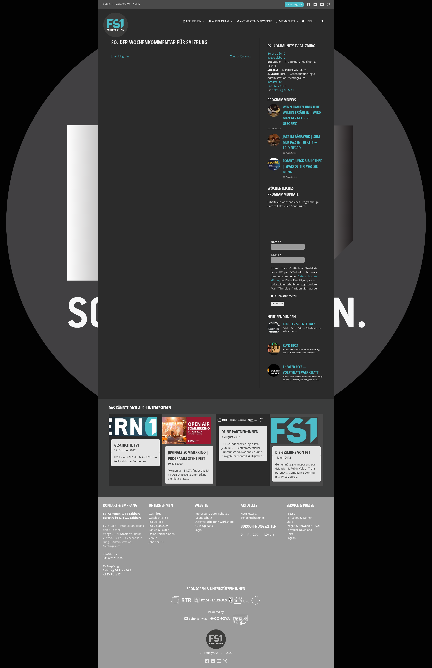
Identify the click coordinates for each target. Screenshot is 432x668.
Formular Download (299, 530)
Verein (153, 538)
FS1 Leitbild (156, 522)
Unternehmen (161, 505)
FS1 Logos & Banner (299, 518)
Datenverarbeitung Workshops (214, 522)
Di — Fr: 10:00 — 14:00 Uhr (257, 534)
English (136, 4)
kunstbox (290, 345)
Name (276, 242)
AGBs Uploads (204, 526)
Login (198, 530)
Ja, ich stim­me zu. (285, 296)
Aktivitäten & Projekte (256, 21)
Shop (290, 522)
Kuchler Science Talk (299, 323)
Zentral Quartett (240, 56)
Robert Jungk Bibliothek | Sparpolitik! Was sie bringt (302, 166)
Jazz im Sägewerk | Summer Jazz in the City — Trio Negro (302, 142)
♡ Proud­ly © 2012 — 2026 (216, 653)
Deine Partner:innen (162, 534)
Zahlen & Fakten (159, 530)
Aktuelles (249, 505)
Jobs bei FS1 (156, 542)
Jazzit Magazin (120, 56)
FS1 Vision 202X (158, 526)
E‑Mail (276, 255)
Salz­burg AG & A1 (283, 90)
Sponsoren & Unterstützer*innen (216, 588)
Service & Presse (300, 505)
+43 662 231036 (122, 4)
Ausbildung (220, 21)
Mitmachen (287, 21)
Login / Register (294, 4)
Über (309, 21)
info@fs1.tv (107, 4)
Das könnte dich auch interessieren (140, 407)
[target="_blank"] (329, 4)
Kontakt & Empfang (120, 505)
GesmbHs (155, 513)
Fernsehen (193, 21)
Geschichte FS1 (158, 518)
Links (290, 534)
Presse (291, 513)
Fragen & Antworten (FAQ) (303, 526)
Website (201, 505)
